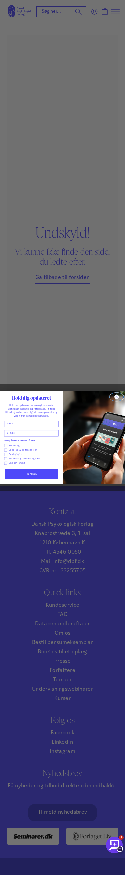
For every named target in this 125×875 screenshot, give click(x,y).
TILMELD (31, 474)
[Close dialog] (116, 397)
